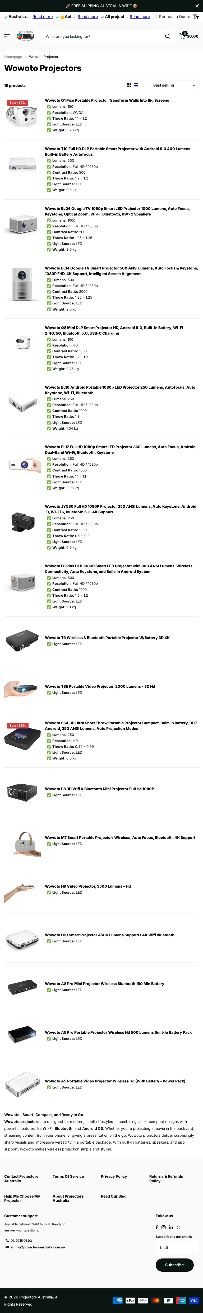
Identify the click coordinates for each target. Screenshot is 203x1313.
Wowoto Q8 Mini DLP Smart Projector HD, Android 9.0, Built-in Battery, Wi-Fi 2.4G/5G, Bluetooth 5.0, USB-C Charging (114, 330)
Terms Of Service (68, 1176)
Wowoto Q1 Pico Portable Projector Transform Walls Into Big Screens (107, 100)
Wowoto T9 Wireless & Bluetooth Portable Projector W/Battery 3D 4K (107, 637)
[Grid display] (129, 85)
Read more (43, 16)
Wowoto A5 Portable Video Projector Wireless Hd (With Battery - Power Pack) (115, 1081)
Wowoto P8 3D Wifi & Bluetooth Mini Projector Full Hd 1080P (99, 788)
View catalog (7, 36)
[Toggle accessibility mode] (196, 17)
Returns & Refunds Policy (166, 1178)
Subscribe (174, 1264)
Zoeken (167, 36)
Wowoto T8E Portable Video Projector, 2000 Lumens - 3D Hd (100, 686)
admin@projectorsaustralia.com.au (38, 1247)
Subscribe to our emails (174, 1237)
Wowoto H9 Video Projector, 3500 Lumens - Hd (88, 886)
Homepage (13, 57)
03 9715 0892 (21, 1241)
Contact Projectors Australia (21, 1178)
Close (197, 6)
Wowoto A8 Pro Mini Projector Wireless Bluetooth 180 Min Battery (104, 983)
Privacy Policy (114, 1176)
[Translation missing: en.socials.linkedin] (171, 1227)
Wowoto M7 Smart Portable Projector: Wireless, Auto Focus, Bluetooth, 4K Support (120, 837)
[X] (178, 1227)
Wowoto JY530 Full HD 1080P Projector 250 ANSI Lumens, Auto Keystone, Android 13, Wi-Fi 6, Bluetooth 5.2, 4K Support (120, 509)
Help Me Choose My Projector (22, 1198)
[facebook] (157, 1227)
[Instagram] (163, 1227)
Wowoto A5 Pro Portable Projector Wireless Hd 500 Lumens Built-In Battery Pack (118, 1032)
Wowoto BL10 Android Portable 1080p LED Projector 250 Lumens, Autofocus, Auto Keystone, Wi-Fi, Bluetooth (120, 390)
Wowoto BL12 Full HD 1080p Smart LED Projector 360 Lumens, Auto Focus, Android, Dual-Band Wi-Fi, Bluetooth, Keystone (121, 449)
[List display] (136, 85)
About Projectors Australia (68, 1198)
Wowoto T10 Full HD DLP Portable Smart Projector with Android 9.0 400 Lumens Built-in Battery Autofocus (117, 151)
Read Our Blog (114, 1196)
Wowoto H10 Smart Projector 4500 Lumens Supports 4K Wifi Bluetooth (109, 935)
